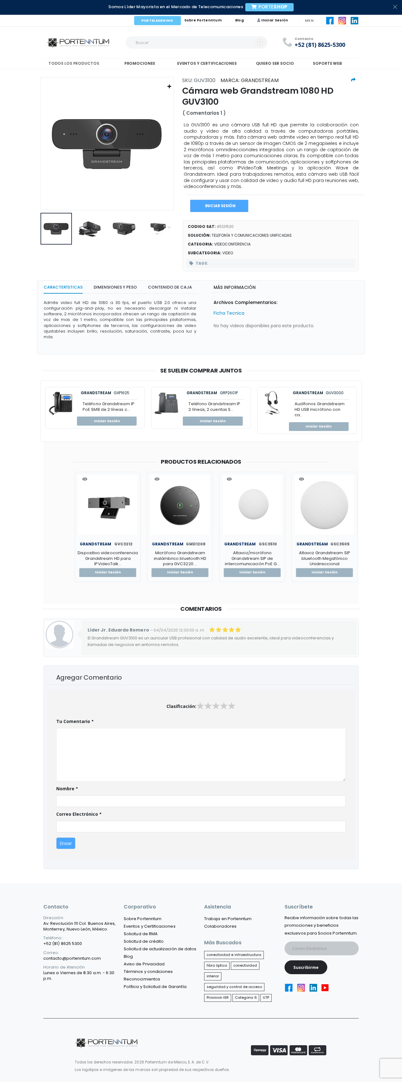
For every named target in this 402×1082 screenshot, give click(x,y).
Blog (239, 20)
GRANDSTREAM (96, 392)
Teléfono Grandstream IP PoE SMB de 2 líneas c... (108, 406)
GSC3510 (268, 544)
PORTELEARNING (157, 20)
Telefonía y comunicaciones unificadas (252, 235)
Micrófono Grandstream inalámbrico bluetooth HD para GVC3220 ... (180, 558)
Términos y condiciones (148, 971)
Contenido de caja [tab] (170, 287)
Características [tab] (63, 287)
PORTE (273, 6)
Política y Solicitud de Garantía (155, 987)
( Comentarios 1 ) (204, 113)
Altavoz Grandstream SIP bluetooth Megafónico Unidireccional (324, 558)
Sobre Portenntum (203, 20)
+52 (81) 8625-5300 (320, 44)
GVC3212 (123, 544)
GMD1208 (195, 544)
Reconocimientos (142, 979)
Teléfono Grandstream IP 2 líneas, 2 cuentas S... (214, 406)
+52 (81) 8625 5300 (62, 944)
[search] (261, 42)
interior (213, 976)
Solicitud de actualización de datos (160, 949)
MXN (309, 20)
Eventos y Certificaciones (206, 63)
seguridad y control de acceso (234, 986)
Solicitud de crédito (144, 941)
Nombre (67, 789)
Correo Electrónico (78, 814)
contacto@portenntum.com (72, 958)
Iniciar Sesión (274, 20)
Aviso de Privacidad (144, 964)
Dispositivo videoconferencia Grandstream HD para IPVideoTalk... (108, 558)
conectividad (245, 965)
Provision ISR (218, 997)
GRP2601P (229, 392)
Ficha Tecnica (229, 313)
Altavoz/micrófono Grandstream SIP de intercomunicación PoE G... (252, 558)
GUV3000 (335, 392)
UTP (266, 997)
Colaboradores (220, 926)
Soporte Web (327, 63)
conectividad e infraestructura (234, 954)
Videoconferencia (232, 244)
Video (227, 253)
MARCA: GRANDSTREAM (249, 80)
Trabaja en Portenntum (228, 919)
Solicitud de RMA (141, 934)
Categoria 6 (246, 997)
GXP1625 (121, 392)
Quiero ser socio (275, 63)
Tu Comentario (75, 721)
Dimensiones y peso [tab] (115, 287)
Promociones (139, 63)
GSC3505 (340, 544)
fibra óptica (217, 965)
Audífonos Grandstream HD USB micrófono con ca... (320, 409)
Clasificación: (181, 706)
